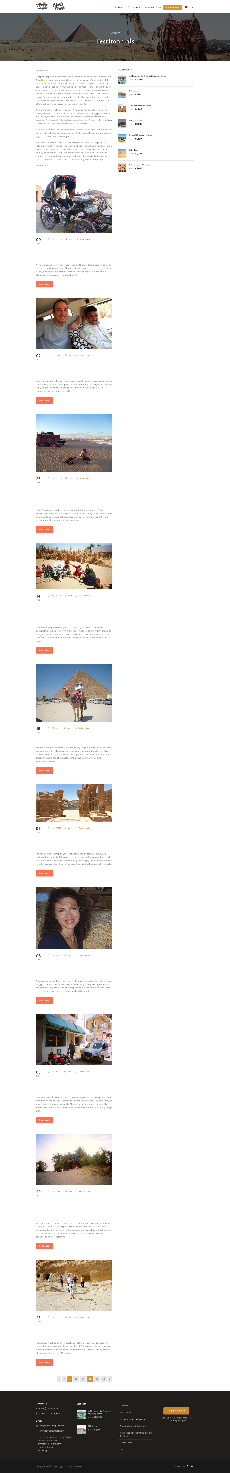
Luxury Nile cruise (136, 120)
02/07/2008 (56, 355)
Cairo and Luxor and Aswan (140, 105)
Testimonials (84, 239)
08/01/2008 (56, 828)
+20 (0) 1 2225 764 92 (49, 1408)
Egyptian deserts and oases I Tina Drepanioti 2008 (77, 967)
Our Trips (118, 7)
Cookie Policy (126, 1442)
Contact (124, 1405)
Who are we (125, 1412)
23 (83, 1379)
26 (103, 1379)
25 (97, 1379)
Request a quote (173, 7)
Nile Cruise (133, 91)
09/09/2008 (57, 239)
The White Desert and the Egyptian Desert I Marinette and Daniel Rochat (75, 1206)
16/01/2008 (56, 728)
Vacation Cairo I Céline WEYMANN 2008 (78, 736)
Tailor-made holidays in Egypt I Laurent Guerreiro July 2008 (80, 367)
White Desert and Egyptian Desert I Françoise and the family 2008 (80, 610)
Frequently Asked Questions (133, 1426)
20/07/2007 (56, 1191)
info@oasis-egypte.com (52, 1425)
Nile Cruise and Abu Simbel (140, 165)
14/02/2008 (56, 595)
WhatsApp (43, 1450)
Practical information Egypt (132, 1419)
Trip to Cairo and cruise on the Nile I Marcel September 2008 (78, 250)
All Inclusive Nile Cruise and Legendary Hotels (147, 76)
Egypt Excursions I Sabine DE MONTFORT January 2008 (75, 839)
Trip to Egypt (134, 7)
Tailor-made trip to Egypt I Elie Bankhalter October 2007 (76, 1083)
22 (76, 1379)
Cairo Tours (133, 150)
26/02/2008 (57, 478)
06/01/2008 (56, 955)
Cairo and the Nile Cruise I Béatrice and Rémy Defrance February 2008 (75, 493)
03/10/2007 (56, 1071)
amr (70, 239)
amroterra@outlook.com (52, 1430)
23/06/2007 (56, 1317)
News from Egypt (153, 7)
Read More (44, 284)
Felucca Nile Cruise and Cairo (140, 135)
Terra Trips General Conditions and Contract (136, 1434)
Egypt (45, 80)
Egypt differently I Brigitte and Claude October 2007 (73, 1329)
